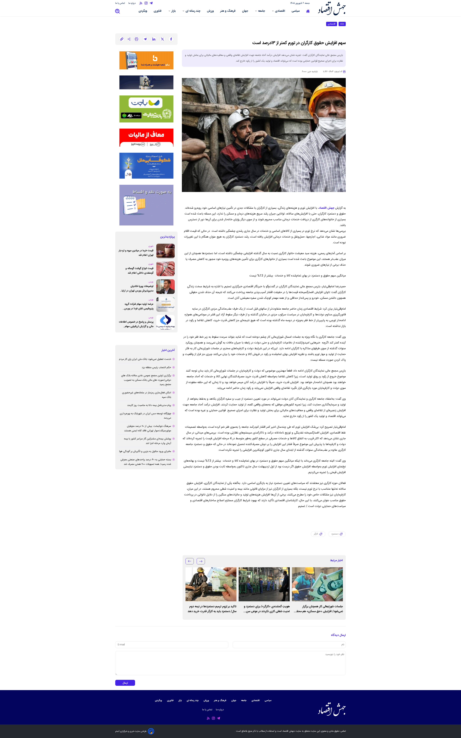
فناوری (158, 11)
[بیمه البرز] (146, 138)
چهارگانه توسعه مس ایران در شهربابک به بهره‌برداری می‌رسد (145, 416)
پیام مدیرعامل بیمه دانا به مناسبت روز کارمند (149, 405)
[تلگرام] (145, 39)
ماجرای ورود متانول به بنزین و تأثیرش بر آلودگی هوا (145, 451)
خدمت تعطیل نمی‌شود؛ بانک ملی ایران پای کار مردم (145, 359)
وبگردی (143, 11)
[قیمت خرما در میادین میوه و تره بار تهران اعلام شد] (165, 251)
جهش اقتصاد (326, 208)
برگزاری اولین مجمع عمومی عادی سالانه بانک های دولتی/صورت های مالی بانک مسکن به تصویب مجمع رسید (146, 380)
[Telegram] (151, 3)
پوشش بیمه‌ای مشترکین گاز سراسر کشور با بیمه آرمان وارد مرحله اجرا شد (147, 441)
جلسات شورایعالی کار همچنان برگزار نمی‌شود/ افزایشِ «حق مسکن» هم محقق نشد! (318, 609)
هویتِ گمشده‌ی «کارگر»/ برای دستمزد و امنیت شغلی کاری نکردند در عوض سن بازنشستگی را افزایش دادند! (267, 609)
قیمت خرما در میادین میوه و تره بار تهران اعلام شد (136, 253)
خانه (342, 24)
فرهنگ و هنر (228, 11)
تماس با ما (120, 3)
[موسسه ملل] (146, 166)
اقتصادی (280, 11)
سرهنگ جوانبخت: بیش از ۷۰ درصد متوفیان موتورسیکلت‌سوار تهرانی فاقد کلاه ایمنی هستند (147, 428)
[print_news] (136, 39)
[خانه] (308, 11)
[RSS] (141, 3)
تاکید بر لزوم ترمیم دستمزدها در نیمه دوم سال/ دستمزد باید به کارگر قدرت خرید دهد (212, 609)
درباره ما (132, 3)
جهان (245, 11)
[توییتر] (162, 39)
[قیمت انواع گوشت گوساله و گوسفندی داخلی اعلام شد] (165, 268)
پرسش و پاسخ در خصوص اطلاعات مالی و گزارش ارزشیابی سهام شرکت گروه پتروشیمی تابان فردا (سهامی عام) (136, 324)
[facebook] (171, 39)
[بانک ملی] (146, 60)
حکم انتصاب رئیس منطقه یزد (156, 367)
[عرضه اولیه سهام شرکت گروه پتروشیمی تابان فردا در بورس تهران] (165, 304)
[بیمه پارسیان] (146, 205)
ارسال (125, 683)
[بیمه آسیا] (146, 82)
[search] (117, 11)
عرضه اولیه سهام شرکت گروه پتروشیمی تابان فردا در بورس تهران (138, 306)
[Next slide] (189, 561)
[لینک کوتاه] (122, 39)
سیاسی (296, 11)
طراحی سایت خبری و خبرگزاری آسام (130, 731)
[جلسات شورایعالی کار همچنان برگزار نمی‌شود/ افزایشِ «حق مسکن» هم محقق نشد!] (317, 584)
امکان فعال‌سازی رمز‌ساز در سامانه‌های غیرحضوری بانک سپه (146, 395)
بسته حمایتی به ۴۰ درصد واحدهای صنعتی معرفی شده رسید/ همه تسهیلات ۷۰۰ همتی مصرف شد (145, 462)
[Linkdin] (154, 39)
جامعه (262, 11)
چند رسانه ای (193, 11)
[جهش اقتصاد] (331, 8)
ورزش (210, 11)
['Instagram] (146, 3)
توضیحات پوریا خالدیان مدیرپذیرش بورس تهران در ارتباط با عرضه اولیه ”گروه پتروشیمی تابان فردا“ (135, 288)
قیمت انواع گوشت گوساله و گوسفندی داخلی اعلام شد (139, 270)
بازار (173, 11)
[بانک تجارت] (146, 108)
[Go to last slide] (201, 561)
